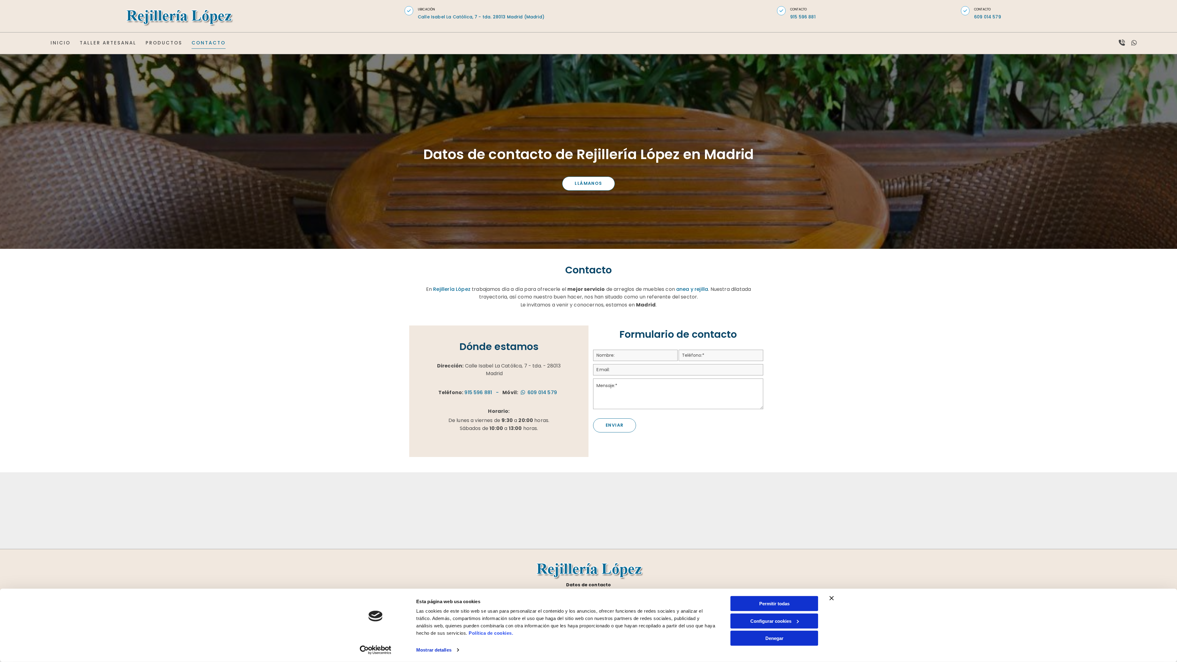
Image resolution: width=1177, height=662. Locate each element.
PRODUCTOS (164, 43)
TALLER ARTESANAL (108, 43)
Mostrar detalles (433, 649)
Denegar (774, 638)
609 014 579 (987, 17)
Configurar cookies (770, 620)
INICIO (60, 43)
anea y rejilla (692, 289)
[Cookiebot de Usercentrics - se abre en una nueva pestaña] (375, 650)
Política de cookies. (491, 633)
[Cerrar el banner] (831, 598)
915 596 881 (478, 392)
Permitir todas (774, 603)
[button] (409, 10)
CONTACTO (209, 43)
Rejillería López (451, 289)
